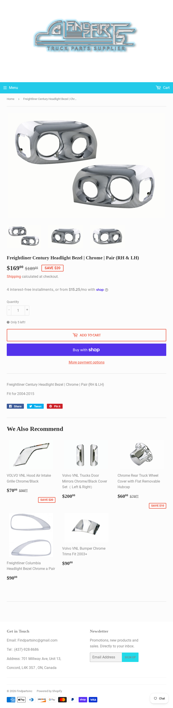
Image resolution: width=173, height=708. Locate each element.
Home (10, 99)
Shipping (14, 276)
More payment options (87, 362)
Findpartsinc (24, 691)
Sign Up (130, 657)
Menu (13, 88)
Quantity (13, 302)
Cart (166, 88)
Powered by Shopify (49, 691)
